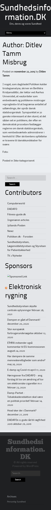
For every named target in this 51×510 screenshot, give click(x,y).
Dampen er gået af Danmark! (23, 320)
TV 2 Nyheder (14, 256)
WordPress (32, 466)
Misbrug (15, 62)
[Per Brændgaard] (17, 277)
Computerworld (16, 203)
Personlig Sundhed (16, 502)
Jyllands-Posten (16, 225)
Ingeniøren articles (18, 220)
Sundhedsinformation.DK (25, 449)
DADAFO (12, 209)
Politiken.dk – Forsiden (20, 237)
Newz (10, 231)
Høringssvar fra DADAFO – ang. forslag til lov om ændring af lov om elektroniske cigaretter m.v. (25, 379)
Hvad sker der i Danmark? (22, 411)
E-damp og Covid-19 (18, 370)
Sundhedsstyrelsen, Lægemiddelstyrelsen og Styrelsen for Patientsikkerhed (26, 246)
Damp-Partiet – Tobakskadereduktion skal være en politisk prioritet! (25, 397)
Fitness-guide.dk (16, 214)
